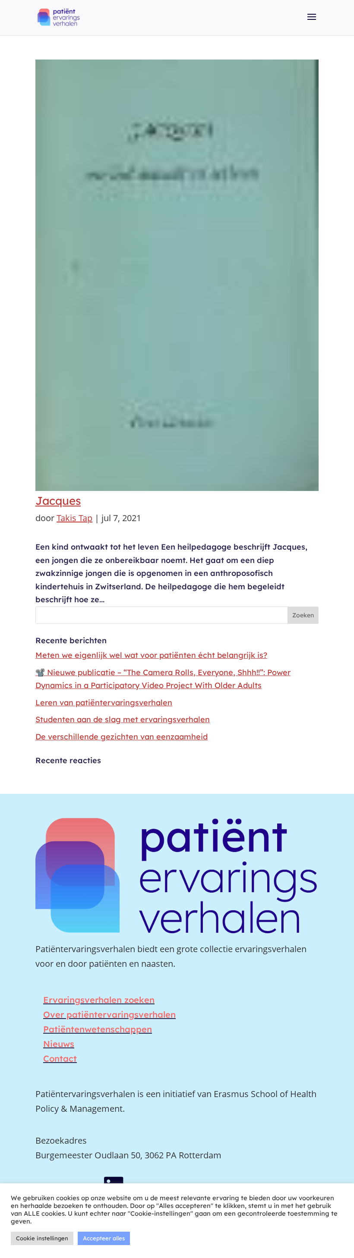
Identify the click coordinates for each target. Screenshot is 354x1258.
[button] (312, 22)
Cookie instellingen (42, 1238)
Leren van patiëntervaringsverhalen (103, 703)
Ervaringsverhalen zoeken (99, 999)
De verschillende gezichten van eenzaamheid (121, 737)
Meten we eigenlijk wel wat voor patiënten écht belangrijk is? (151, 655)
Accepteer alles (104, 1238)
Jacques (58, 501)
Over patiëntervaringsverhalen (109, 1014)
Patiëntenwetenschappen (97, 1029)
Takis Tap (74, 518)
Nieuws (58, 1043)
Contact (60, 1058)
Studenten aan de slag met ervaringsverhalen (122, 719)
